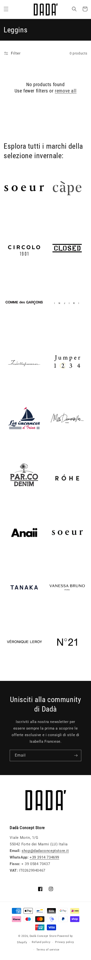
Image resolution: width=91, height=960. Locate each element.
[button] (6, 9)
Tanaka (10, 613)
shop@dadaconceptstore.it (45, 851)
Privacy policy (64, 942)
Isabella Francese (19, 389)
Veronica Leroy (17, 668)
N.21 (51, 668)
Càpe (51, 214)
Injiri (51, 329)
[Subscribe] (75, 755)
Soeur (52, 558)
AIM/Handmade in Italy (24, 214)
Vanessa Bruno (60, 613)
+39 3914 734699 (44, 857)
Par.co (9, 504)
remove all (65, 91)
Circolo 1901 (15, 274)
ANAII (9, 558)
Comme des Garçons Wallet (22, 332)
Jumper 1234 (58, 389)
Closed (53, 274)
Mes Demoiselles (62, 444)
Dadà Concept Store (43, 936)
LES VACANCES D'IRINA (17, 447)
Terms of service (47, 949)
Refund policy (41, 942)
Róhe (51, 504)
